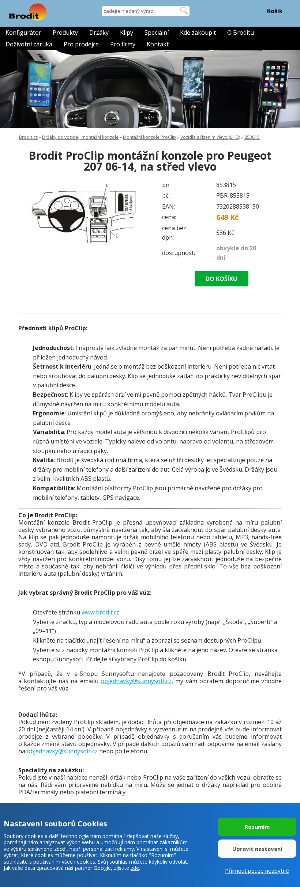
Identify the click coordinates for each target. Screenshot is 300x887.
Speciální (157, 32)
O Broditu (240, 32)
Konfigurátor (23, 32)
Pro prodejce (81, 44)
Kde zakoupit (198, 32)
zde (135, 867)
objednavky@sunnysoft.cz (136, 681)
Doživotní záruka (28, 44)
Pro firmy (122, 44)
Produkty (65, 32)
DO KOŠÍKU (221, 279)
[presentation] (33, 212)
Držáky (99, 32)
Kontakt (158, 44)
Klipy (126, 32)
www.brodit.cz (100, 612)
